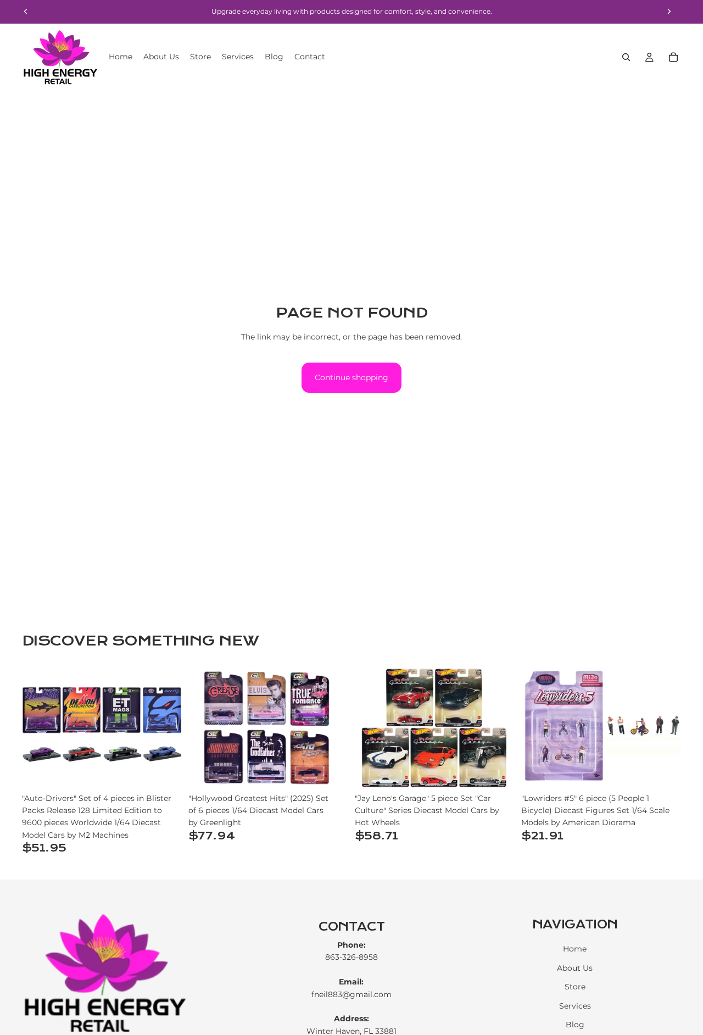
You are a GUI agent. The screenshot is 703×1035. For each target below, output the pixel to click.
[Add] (165, 771)
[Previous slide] (38, 728)
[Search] (626, 57)
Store (575, 987)
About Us (575, 968)
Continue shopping (351, 377)
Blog (575, 1025)
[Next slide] (165, 728)
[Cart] (673, 57)
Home (575, 949)
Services (575, 1006)
